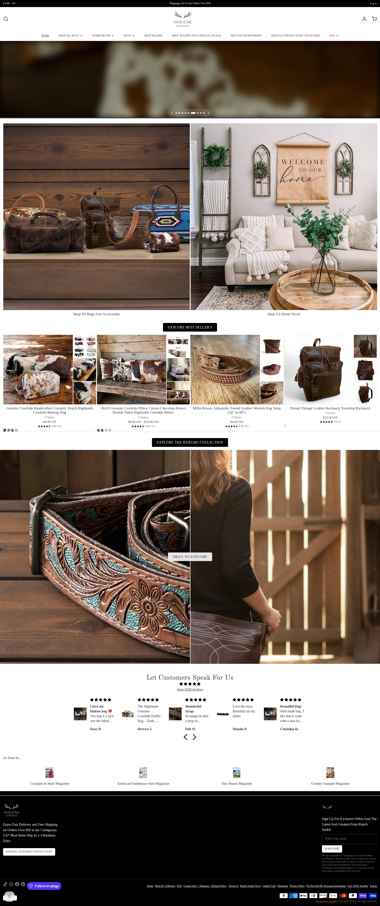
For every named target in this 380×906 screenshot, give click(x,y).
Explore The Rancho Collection (190, 442)
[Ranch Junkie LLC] (183, 19)
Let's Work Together (357, 886)
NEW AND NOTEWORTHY (246, 35)
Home (150, 886)
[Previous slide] (359, 129)
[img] (190, 684)
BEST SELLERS (153, 35)
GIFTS (127, 35)
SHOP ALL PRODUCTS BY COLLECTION (295, 35)
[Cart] (373, 19)
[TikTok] (5, 886)
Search (373, 886)
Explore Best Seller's (190, 327)
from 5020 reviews (190, 689)
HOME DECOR (101, 35)
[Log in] (363, 19)
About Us (233, 886)
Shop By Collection (165, 886)
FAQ (331, 35)
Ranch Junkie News (250, 886)
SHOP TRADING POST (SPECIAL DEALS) (196, 35)
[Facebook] (17, 886)
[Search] (5, 19)
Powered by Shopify (326, 901)
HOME (45, 35)
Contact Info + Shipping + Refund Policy (205, 886)
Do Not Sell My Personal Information (326, 886)
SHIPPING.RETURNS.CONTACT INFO (29, 851)
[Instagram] (11, 886)
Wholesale (282, 886)
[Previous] (172, 113)
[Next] (208, 113)
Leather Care (269, 886)
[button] (187, 737)
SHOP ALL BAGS (68, 35)
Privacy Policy (297, 886)
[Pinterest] (23, 886)
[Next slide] (372, 129)
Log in (373, 3)
